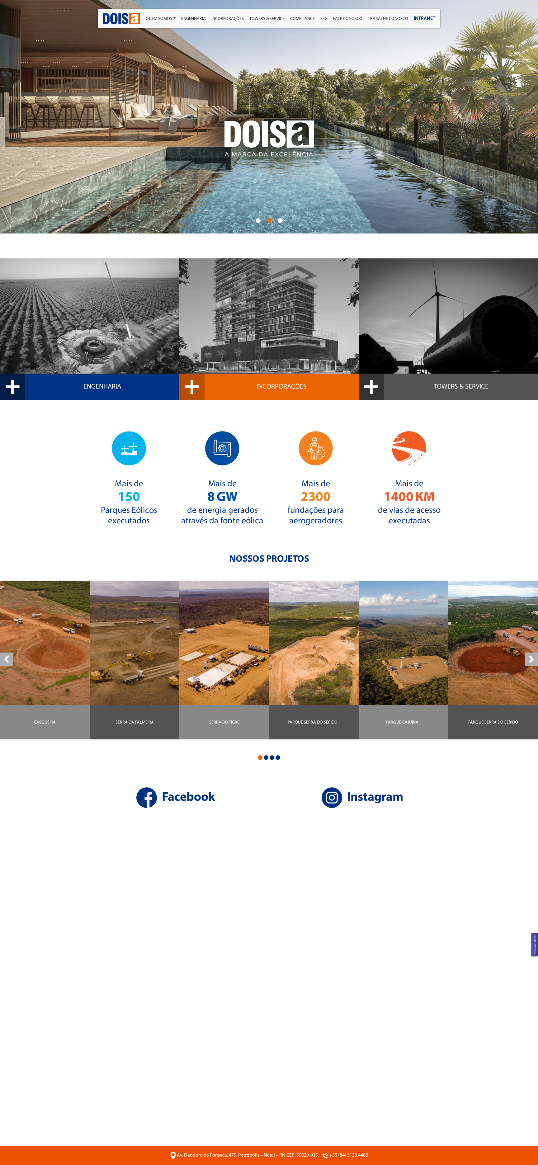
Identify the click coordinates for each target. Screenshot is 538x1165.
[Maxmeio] (534, 945)
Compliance (302, 19)
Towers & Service (267, 19)
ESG (324, 19)
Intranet (424, 18)
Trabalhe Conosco (388, 19)
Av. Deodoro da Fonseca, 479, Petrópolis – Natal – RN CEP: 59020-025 (247, 1155)
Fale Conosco (347, 19)
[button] (258, 220)
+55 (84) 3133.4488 (348, 1155)
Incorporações (227, 19)
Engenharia (193, 19)
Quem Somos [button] (159, 19)
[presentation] (6, 659)
